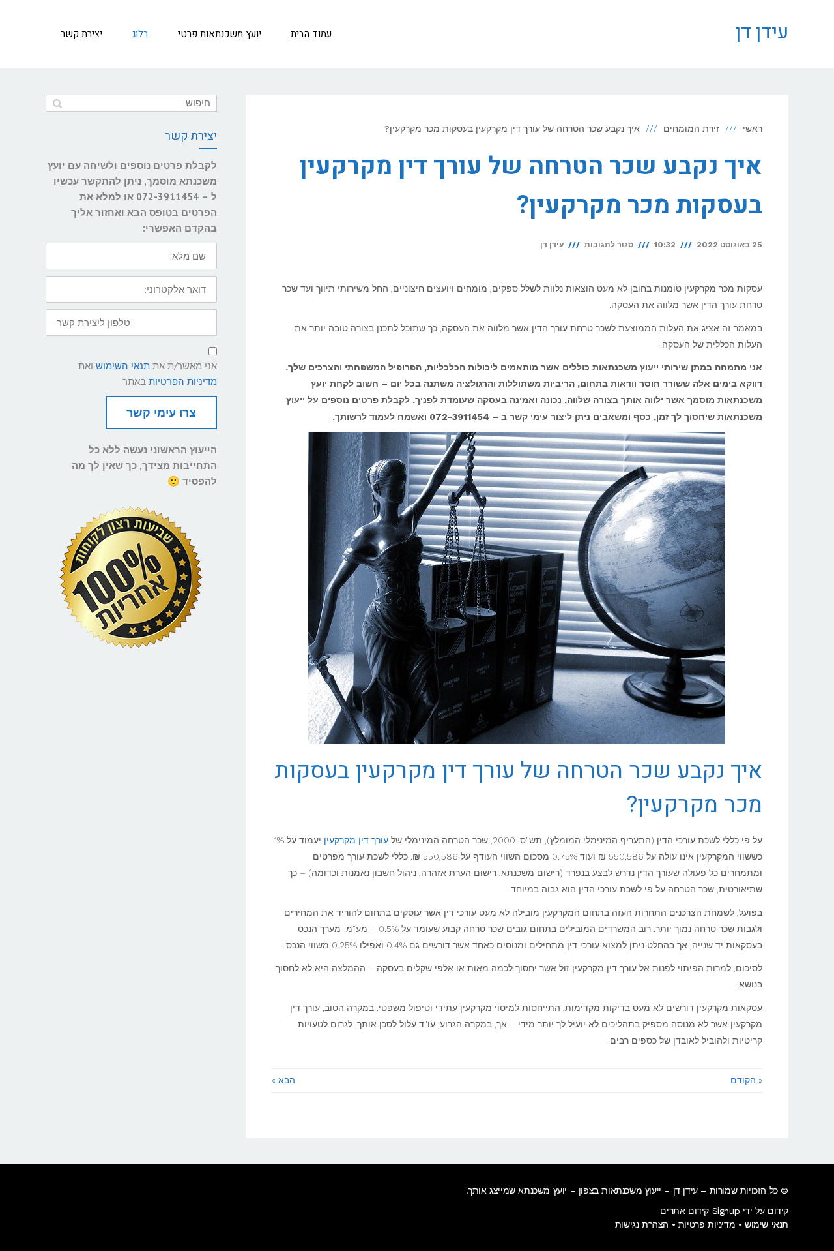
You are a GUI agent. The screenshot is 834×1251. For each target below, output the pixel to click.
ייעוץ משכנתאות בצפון (620, 1190)
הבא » (283, 1080)
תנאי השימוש (123, 365)
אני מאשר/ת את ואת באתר (147, 373)
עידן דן (762, 32)
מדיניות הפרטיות (183, 381)
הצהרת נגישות (642, 1224)
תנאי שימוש (766, 1224)
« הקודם (746, 1080)
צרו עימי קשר (161, 412)
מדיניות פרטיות (706, 1224)
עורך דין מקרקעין (356, 840)
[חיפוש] (57, 103)
